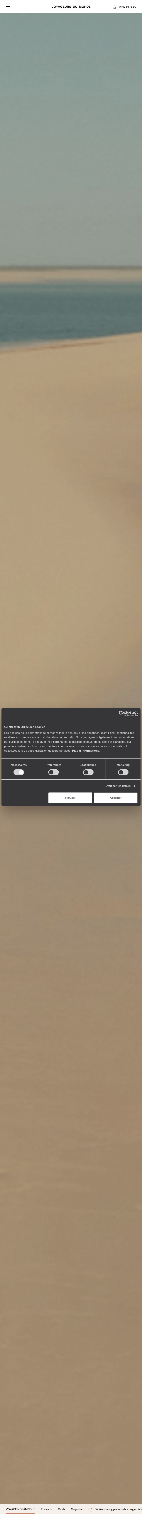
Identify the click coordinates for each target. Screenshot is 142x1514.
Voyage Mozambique (20, 1509)
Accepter (115, 797)
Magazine (76, 1509)
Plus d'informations (85, 750)
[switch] (53, 772)
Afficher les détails (118, 785)
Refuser (70, 797)
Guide (61, 1509)
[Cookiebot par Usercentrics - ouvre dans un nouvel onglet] (121, 713)
